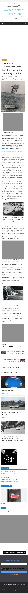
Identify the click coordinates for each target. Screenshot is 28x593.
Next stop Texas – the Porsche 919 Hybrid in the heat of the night (15, 353)
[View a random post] (25, 23)
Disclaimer (21, 585)
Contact (14, 584)
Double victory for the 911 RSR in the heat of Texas (10, 360)
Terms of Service (8, 585)
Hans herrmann (12, 78)
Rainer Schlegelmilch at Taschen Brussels (9, 481)
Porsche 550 (9, 188)
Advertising (10, 584)
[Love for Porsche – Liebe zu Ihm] (2, 23)
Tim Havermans (15, 76)
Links (17, 584)
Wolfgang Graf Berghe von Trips (17, 79)
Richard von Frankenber (6, 79)
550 (4, 78)
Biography (5, 60)
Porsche (3, 503)
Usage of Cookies (15, 585)
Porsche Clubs (22, 584)
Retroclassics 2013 (8, 391)
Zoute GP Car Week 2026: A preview (8, 471)
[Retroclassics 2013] (13, 376)
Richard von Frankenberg (18, 143)
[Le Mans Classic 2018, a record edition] (13, 398)
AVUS (8, 78)
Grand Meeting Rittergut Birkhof (8, 473)
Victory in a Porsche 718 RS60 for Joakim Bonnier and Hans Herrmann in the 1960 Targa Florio (12, 438)
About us (5, 584)
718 (6, 78)
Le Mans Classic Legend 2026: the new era (10, 479)
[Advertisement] (14, 40)
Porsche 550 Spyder (6, 169)
